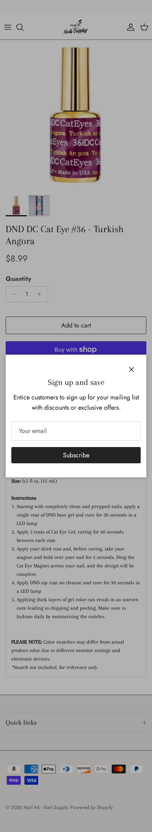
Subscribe (76, 455)
